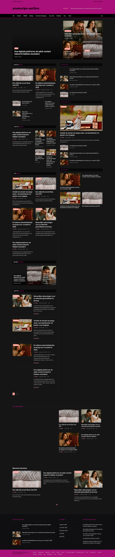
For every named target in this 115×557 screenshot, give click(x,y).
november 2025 (63, 527)
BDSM (25, 16)
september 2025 (63, 530)
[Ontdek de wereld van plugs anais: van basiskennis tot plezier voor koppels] (51, 152)
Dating (31, 16)
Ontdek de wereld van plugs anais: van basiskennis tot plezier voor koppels (51, 161)
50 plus (34, 552)
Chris (15, 87)
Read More (36, 313)
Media (16, 48)
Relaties (59, 16)
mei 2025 (61, 533)
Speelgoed (16, 178)
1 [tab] (57, 505)
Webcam (60, 554)
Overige (35, 554)
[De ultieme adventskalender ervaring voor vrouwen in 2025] (73, 50)
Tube (69, 16)
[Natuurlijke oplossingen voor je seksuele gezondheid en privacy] (82, 31)
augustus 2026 (63, 524)
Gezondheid (39, 209)
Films (87, 552)
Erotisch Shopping (41, 16)
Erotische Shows (80, 552)
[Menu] (13, 16)
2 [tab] (58, 505)
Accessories (41, 552)
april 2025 (61, 536)
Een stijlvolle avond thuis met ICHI (92, 54)
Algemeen (67, 48)
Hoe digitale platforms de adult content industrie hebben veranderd (32, 52)
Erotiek (19, 16)
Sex (65, 16)
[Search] (101, 16)
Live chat (51, 16)
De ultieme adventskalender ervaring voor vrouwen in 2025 (72, 53)
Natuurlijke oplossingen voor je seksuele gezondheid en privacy (86, 8)
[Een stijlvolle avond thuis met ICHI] (92, 50)
